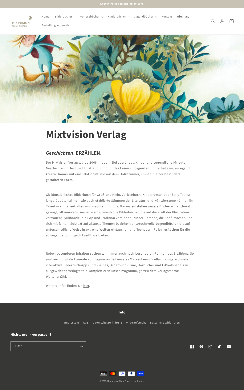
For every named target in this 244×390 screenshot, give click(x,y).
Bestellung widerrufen (165, 322)
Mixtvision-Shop (115, 381)
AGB (86, 322)
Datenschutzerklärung (107, 322)
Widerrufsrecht (136, 322)
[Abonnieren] (81, 346)
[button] (65, 16)
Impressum (71, 322)
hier (86, 285)
